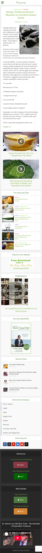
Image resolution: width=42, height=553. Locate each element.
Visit (21, 476)
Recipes (26, 9)
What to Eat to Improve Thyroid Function (20, 380)
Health (16, 206)
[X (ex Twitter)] (9, 444)
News (16, 243)
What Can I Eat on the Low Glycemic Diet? (23, 209)
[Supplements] (14, 291)
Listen (21, 465)
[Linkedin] (18, 444)
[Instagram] (26, 444)
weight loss (7, 127)
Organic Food (18, 9)
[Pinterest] (13, 444)
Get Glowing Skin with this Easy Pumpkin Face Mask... (23, 237)
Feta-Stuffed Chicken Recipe (21, 200)
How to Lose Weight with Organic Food (22, 245)
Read (21, 500)
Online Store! (21, 311)
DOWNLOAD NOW (21, 268)
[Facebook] (5, 444)
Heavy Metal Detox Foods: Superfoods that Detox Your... (23, 219)
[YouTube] (22, 444)
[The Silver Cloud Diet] (21, 2)
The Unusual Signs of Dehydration (21, 227)
